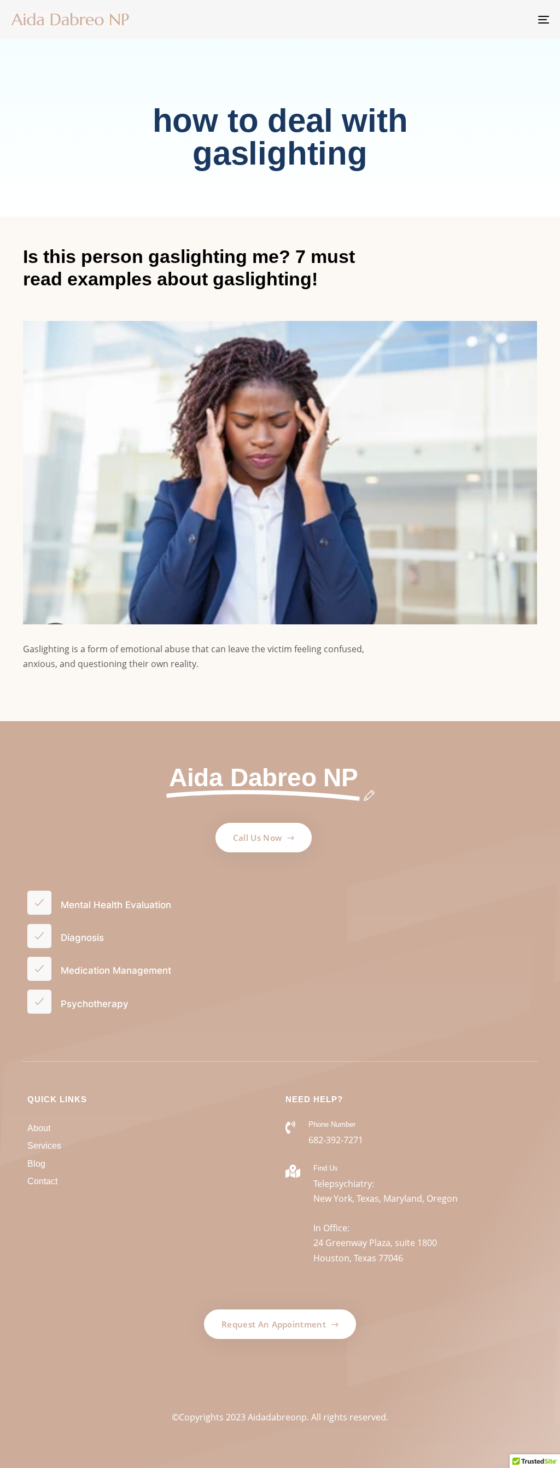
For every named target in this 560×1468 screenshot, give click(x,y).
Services (44, 1145)
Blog (36, 1163)
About (38, 1128)
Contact (42, 1181)
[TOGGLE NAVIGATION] (459, 19)
